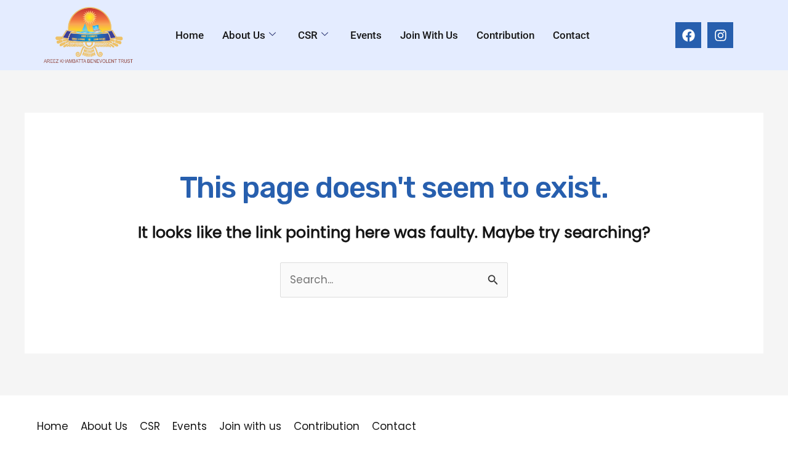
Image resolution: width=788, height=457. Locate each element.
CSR (308, 35)
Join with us (429, 35)
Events (366, 35)
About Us (243, 35)
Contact (571, 35)
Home (189, 35)
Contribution (505, 35)
